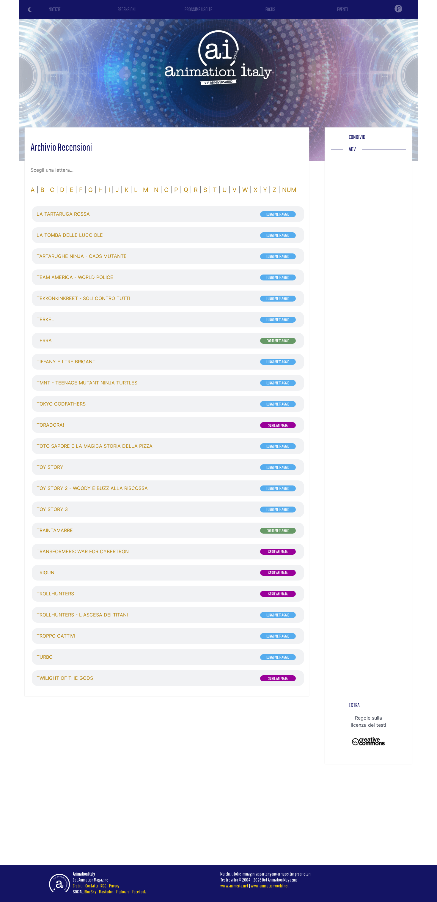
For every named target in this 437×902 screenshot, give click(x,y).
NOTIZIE (55, 9)
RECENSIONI (127, 9)
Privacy (114, 885)
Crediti (78, 885)
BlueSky (90, 891)
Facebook (139, 891)
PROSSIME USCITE (198, 9)
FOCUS (270, 9)
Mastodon (106, 891)
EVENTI (342, 9)
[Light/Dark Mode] (31, 10)
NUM (289, 189)
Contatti (91, 885)
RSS (103, 885)
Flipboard (123, 891)
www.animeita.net (234, 885)
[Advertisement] (368, 244)
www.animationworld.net (270, 885)
